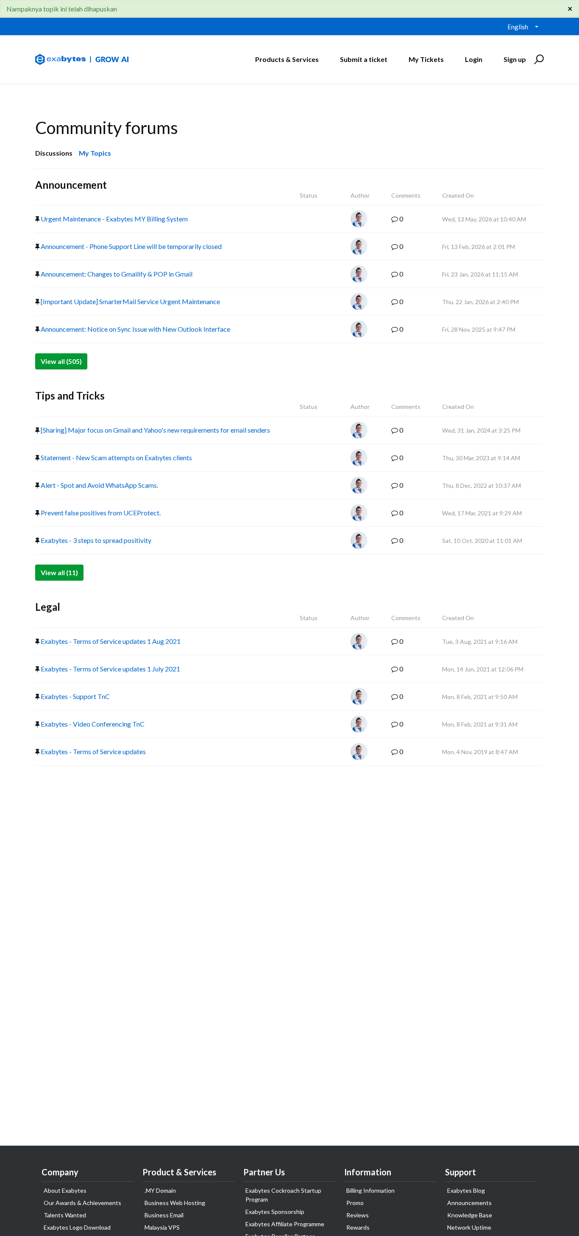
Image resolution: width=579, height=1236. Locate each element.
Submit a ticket (363, 59)
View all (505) (61, 361)
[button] (538, 59)
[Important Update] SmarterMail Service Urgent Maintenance (129, 301)
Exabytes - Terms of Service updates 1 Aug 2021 (110, 641)
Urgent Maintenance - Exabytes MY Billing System (113, 219)
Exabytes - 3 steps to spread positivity (95, 540)
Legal (47, 607)
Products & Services (287, 59)
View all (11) (59, 572)
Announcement (71, 185)
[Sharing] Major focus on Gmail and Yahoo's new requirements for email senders (154, 430)
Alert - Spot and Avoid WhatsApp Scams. (98, 485)
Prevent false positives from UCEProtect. (100, 513)
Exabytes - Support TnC (74, 696)
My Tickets (426, 59)
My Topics (95, 153)
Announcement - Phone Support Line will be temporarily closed (130, 246)
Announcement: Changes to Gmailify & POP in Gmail (115, 274)
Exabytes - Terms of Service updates (92, 751)
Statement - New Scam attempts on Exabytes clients (115, 457)
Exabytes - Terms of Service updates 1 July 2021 (109, 669)
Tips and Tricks (70, 395)
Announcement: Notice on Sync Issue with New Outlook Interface (134, 329)
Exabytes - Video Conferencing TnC (92, 724)
